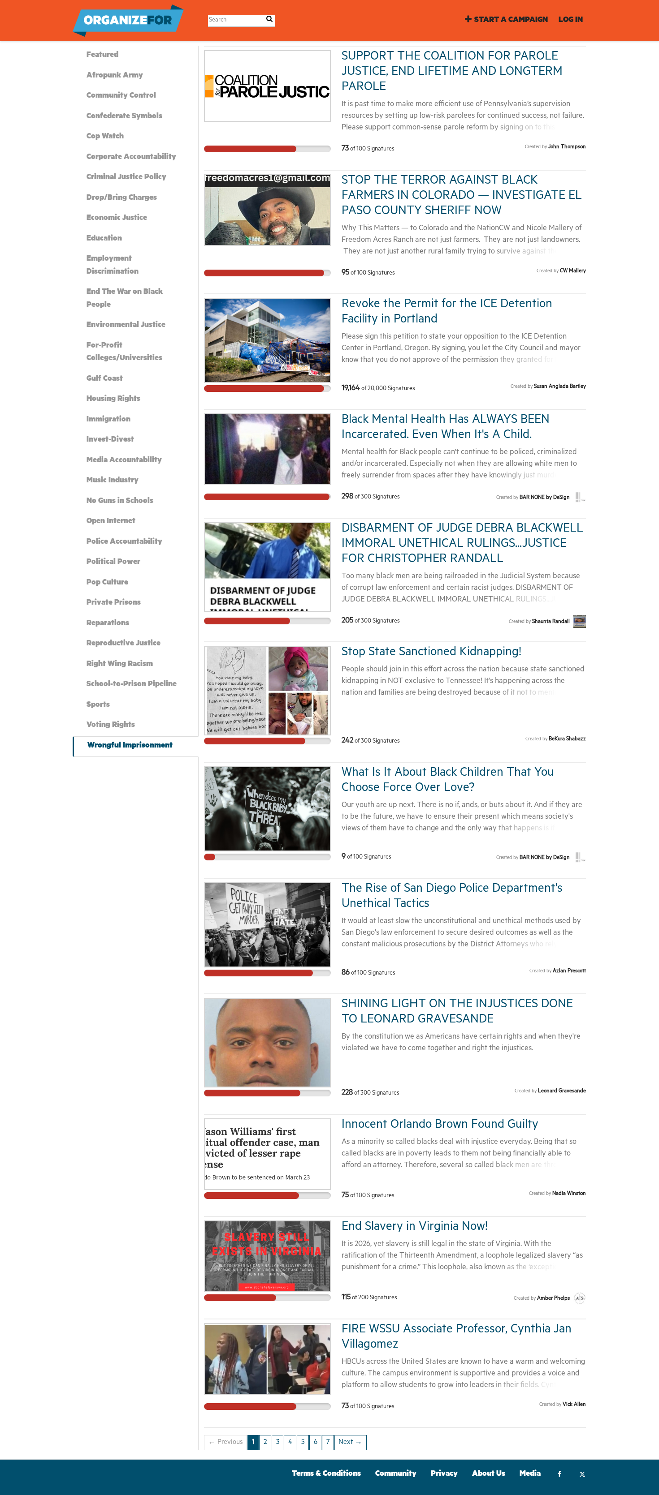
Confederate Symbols (124, 117)
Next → (350, 1443)
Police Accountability (124, 542)
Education (104, 239)
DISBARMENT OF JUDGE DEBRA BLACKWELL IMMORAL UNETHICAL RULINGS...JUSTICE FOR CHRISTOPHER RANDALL (462, 545)
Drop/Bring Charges (122, 198)
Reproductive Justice (123, 644)
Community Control (121, 96)
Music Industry (113, 481)
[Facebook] (559, 1475)
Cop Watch (105, 137)
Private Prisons (114, 603)
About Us (488, 1474)
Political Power (113, 562)
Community (395, 1474)
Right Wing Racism (120, 665)
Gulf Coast (105, 379)
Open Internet (111, 522)
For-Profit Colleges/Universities (124, 353)
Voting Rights (111, 726)
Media (530, 1474)
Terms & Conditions (326, 1474)
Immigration (108, 420)
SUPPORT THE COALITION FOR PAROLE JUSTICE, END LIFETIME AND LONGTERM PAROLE (452, 73)
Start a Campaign (511, 21)
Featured (102, 56)
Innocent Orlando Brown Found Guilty (440, 1126)
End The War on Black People (125, 299)
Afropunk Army (115, 76)
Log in (571, 21)
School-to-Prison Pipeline (132, 685)
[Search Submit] (269, 20)
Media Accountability (124, 461)
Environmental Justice (126, 326)
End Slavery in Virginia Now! (415, 1228)
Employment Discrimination (113, 266)
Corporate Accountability (131, 158)
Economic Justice (117, 219)
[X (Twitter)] (582, 1475)
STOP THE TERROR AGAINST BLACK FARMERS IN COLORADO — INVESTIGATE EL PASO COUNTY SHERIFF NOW (462, 197)
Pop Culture (107, 583)
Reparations (108, 624)
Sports (98, 705)
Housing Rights (113, 399)
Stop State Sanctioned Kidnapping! (431, 653)
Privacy (444, 1474)
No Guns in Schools (120, 502)
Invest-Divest (110, 440)
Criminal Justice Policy (126, 178)
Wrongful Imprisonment (130, 746)
